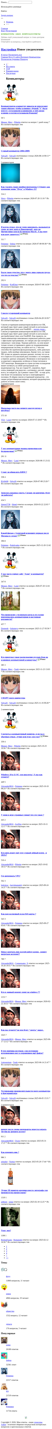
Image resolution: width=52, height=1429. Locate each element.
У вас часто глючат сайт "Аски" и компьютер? (22, 574)
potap (11, 1202)
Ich (7, 1391)
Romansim (18, 1240)
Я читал (4, 55)
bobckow (4, 885)
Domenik (4, 628)
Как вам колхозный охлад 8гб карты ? (18, 914)
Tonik (16, 669)
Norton (12, 1162)
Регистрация (11, 31)
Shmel (14, 504)
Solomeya (14, 628)
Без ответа (10, 66)
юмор (8, 1294)
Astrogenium (6, 1062)
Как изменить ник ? (10, 1152)
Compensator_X (21, 963)
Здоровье (16, 59)
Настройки (8, 49)
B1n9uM (4, 481)
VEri (3, 420)
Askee (3, 1424)
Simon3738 (5, 504)
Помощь (9, 22)
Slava (3, 198)
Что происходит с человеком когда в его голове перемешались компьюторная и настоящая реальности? (22, 617)
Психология (6, 59)
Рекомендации (12, 71)
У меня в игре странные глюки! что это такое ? (22, 815)
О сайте (16, 57)
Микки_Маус (6, 122)
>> (7, 1258)
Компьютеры (35, 57)
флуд (8, 1276)
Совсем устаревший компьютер (15, 313)
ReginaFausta (6, 1240)
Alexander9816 (7, 786)
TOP (8, 69)
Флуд (10, 57)
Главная (4, 28)
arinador (4, 1162)
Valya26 (4, 156)
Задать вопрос (7, 15)
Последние (11, 73)
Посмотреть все (15, 55)
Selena (12, 244)
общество (10, 1311)
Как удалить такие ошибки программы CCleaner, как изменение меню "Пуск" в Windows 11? (25, 188)
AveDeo (18, 824)
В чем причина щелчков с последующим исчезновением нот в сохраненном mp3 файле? (22, 1052)
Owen (17, 1141)
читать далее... (40, 329)
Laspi (9, 420)
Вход (3, 31)
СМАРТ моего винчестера (13, 698)
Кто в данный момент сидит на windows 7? (20, 992)
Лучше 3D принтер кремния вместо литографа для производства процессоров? (24, 1191)
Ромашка (10, 1407)
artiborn (4, 1202)
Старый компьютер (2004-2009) (15, 151)
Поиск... (4, 2)
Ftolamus (4, 244)
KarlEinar (14, 284)
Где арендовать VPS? (10, 876)
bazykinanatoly (16, 885)
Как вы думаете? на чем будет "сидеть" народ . (22, 1030)
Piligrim (17, 122)
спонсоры (38, 1422)
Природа (24, 59)
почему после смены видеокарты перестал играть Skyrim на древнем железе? (23, 1130)
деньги (9, 1324)
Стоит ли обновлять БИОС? (14, 472)
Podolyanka (14, 545)
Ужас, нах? (6, 1230)
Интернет (24, 57)
